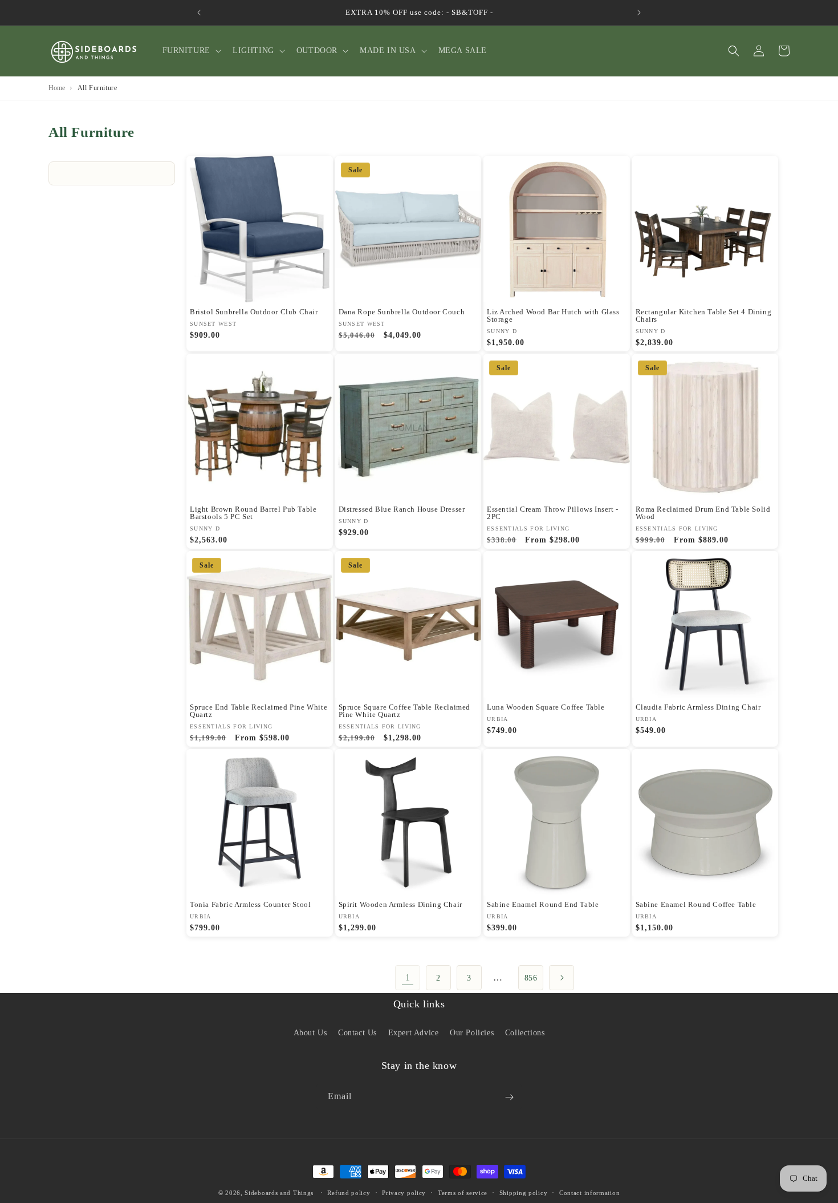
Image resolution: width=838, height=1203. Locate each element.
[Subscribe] (509, 1097)
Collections (525, 1032)
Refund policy (348, 1192)
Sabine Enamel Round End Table (543, 904)
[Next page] (561, 977)
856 (531, 978)
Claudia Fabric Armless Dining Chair (698, 707)
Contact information (589, 1192)
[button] (191, 51)
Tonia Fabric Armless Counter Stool (250, 904)
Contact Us (357, 1032)
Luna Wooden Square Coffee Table (546, 707)
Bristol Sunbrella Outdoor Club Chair (254, 311)
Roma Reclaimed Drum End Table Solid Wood (703, 512)
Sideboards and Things (279, 1192)
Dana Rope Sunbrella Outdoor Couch (402, 311)
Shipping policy (523, 1192)
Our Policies (472, 1032)
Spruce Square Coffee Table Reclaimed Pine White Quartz (405, 710)
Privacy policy (404, 1192)
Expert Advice (413, 1032)
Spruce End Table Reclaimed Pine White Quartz (258, 710)
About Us (310, 1032)
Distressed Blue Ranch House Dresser (402, 509)
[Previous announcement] (198, 12)
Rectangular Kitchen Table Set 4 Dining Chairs (704, 315)
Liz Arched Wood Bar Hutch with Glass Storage (553, 315)
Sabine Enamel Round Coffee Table (696, 904)
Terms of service (462, 1192)
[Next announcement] (639, 12)
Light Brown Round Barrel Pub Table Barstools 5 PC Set (253, 512)
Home (56, 88)
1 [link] (407, 977)
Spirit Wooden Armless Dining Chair (400, 904)
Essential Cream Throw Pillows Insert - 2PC (553, 512)
